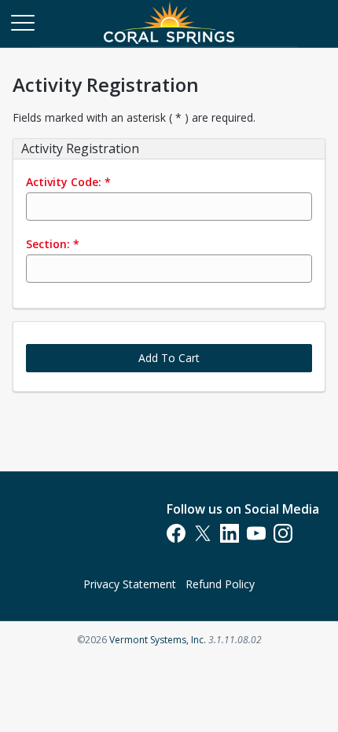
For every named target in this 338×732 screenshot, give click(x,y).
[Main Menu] (22, 22)
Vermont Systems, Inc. (157, 639)
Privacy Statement (129, 583)
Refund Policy (220, 583)
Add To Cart (169, 357)
